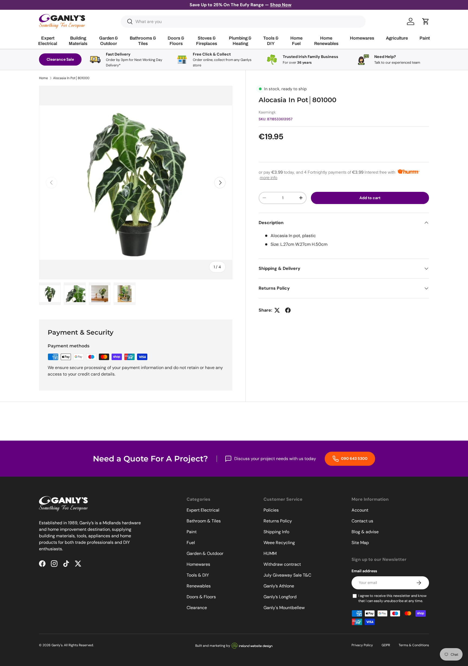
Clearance (197, 607)
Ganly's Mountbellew (284, 607)
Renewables (199, 586)
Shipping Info (276, 532)
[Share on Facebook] (287, 310)
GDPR (386, 645)
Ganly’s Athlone (279, 586)
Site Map (360, 542)
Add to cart (370, 197)
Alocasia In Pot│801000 (71, 78)
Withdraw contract (282, 564)
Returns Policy (278, 521)
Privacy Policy (362, 645)
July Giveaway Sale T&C (287, 575)
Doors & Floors (201, 597)
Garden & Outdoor (205, 553)
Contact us (362, 521)
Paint (192, 532)
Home (43, 78)
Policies (271, 510)
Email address (364, 570)
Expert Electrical (203, 510)
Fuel (191, 542)
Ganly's (57, 645)
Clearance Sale (60, 59)
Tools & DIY (198, 575)
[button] (426, 21)
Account (360, 510)
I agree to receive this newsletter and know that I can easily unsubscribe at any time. (392, 598)
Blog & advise (365, 532)
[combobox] (243, 21)
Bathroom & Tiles (204, 521)
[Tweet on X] (277, 310)
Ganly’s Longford (280, 597)
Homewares (198, 564)
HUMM (270, 553)
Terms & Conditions (414, 645)
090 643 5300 (354, 458)
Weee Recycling (279, 542)
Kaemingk (267, 112)
